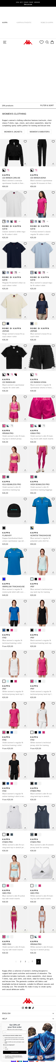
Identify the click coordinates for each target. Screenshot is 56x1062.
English (6, 1013)
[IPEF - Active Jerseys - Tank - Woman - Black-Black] (35, 579)
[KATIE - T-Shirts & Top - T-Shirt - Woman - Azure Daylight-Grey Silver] (7, 221)
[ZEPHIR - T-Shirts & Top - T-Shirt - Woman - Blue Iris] (7, 323)
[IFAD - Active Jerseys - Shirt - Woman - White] (15, 630)
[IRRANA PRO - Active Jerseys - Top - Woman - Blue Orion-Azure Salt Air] (7, 425)
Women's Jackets (13, 132)
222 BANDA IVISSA (41, 383)
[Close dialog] (53, 1024)
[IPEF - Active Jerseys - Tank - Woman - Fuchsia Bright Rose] (39, 579)
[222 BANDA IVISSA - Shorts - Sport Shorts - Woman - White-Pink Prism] (35, 374)
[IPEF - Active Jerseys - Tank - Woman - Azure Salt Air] (31, 579)
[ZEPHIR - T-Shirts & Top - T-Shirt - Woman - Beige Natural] (3, 323)
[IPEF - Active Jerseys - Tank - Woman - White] (43, 579)
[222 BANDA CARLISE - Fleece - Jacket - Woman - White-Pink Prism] (7, 170)
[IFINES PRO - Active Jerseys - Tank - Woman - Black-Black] (31, 783)
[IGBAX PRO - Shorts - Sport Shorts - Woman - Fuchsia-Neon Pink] (31, 425)
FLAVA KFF (13, 537)
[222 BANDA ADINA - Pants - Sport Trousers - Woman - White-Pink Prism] (35, 170)
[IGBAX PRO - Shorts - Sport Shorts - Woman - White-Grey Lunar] (43, 425)
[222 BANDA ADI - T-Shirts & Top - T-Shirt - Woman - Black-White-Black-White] (3, 374)
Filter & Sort (47, 105)
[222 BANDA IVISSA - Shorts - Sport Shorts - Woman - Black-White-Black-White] (31, 374)
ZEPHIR (13, 332)
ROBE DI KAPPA (47, 22)
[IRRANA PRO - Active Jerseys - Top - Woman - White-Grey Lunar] (11, 425)
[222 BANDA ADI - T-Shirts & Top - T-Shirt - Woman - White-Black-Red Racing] (15, 374)
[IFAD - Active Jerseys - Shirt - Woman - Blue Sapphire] (3, 630)
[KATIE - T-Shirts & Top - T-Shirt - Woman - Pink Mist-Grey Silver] (43, 221)
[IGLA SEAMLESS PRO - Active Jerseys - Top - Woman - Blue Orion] (7, 476)
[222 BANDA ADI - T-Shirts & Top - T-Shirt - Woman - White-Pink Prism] (11, 374)
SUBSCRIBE (15, 1052)
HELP (4, 1019)
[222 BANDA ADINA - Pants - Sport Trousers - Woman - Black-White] (31, 170)
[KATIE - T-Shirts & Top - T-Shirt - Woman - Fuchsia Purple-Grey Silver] (15, 221)
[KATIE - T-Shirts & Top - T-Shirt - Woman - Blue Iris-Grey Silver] (11, 221)
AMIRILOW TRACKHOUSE (13, 588)
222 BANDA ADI (13, 383)
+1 (19, 221)
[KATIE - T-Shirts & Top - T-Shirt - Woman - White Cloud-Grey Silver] (3, 221)
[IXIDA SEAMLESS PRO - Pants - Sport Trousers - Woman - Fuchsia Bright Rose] (31, 476)
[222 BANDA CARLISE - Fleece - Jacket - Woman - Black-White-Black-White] (3, 170)
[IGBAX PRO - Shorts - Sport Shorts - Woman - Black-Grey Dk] (39, 425)
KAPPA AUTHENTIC (24, 22)
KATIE (14, 230)
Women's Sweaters (39, 132)
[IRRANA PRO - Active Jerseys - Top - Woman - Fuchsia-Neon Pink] (3, 425)
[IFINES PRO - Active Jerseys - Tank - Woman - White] (39, 783)
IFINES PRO (41, 792)
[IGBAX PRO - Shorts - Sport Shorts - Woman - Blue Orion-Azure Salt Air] (35, 425)
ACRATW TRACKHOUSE (40, 537)
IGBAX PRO (41, 435)
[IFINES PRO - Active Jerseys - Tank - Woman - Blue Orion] (35, 783)
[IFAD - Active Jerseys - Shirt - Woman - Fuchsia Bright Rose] (11, 630)
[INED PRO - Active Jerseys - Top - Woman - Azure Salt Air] (3, 885)
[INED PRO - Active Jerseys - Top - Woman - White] (11, 885)
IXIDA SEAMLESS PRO (41, 486)
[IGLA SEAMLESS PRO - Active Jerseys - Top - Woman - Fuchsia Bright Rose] (3, 476)
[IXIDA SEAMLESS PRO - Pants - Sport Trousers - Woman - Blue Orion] (35, 476)
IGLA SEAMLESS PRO (11, 486)
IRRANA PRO (13, 435)
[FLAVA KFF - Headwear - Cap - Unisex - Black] (3, 528)
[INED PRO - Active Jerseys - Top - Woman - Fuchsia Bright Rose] (7, 885)
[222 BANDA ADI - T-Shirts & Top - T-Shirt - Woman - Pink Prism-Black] (7, 374)
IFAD (12, 639)
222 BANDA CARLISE (13, 179)
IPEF (41, 588)
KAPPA (5, 22)
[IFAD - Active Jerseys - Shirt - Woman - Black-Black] (7, 630)
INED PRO (13, 894)
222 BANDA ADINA (41, 179)
